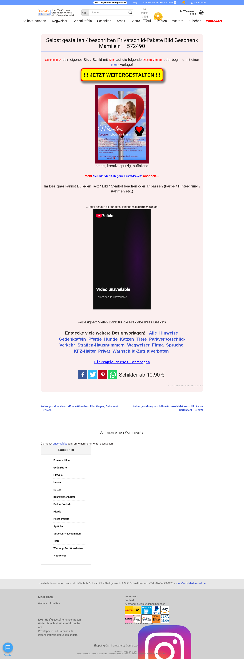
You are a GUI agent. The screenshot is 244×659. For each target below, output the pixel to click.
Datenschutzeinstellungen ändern (58, 634)
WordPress (116, 654)
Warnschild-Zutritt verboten (141, 351)
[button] (137, 374)
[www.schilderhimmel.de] (57, 12)
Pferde (95, 339)
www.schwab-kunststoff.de (141, 619)
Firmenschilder (62, 460)
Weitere (177, 21)
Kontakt (129, 600)
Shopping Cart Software (108, 645)
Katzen (127, 339)
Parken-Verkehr (62, 504)
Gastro (135, 21)
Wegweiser (59, 21)
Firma (158, 345)
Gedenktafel (60, 467)
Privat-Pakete (61, 519)
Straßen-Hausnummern (102, 345)
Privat (104, 351)
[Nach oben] (234, 654)
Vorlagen (214, 21)
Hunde (111, 339)
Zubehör (195, 21)
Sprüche (175, 345)
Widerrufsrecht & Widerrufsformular (59, 623)
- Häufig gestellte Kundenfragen (59, 619)
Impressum (131, 596)
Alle (153, 333)
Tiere (142, 339)
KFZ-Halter (85, 351)
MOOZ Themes (92, 654)
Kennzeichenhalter (64, 497)
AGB (40, 627)
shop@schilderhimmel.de (190, 583)
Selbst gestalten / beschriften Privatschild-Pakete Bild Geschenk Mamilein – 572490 (122, 43)
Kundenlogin (199, 2)
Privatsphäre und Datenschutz (55, 631)
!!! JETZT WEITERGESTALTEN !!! (122, 75)
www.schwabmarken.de (139, 623)
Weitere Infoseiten (49, 603)
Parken (162, 21)
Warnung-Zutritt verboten (68, 548)
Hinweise (169, 333)
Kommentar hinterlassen (185, 386)
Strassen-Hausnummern (67, 533)
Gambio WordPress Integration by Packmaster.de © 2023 (144, 654)
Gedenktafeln (82, 21)
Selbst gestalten (34, 21)
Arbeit (121, 21)
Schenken (104, 21)
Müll (148, 21)
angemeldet (60, 443)
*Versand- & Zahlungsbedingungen (145, 604)
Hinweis (58, 474)
